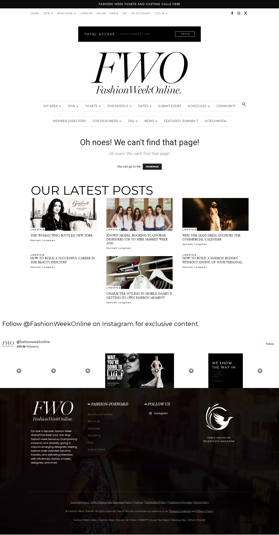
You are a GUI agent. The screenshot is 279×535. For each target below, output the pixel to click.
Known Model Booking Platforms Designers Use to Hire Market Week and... (137, 239)
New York (65, 13)
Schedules (197, 106)
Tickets (91, 106)
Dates (143, 106)
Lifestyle (37, 229)
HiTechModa (215, 121)
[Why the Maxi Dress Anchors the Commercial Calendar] (215, 214)
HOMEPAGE (152, 166)
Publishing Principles (180, 502)
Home (34, 13)
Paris (114, 13)
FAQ (131, 121)
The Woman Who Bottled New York (61, 235)
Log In (159, 13)
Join (46, 13)
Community (226, 106)
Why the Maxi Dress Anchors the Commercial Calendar (211, 237)
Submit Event (169, 106)
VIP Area (50, 106)
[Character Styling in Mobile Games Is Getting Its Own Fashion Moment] (139, 272)
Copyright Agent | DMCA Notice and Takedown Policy (101, 502)
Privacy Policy (204, 511)
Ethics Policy (201, 502)
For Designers (105, 121)
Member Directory (69, 121)
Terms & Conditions (180, 511)
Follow (270, 343)
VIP (124, 13)
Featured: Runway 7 (181, 121)
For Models (117, 106)
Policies (138, 502)
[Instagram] (239, 13)
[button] (244, 105)
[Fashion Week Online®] (139, 74)
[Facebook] (232, 13)
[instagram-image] (19, 370)
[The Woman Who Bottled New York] (63, 214)
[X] (245, 13)
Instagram (161, 413)
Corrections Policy (155, 502)
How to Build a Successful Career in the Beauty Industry (62, 260)
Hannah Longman (42, 240)
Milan (101, 13)
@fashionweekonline (33, 341)
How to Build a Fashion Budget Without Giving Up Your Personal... (213, 260)
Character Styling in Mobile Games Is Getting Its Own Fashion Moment (139, 295)
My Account (140, 13)
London (86, 13)
